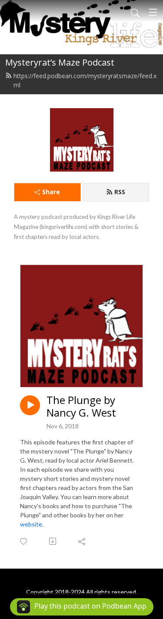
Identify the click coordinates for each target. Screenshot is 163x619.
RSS (119, 192)
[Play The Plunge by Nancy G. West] (30, 405)
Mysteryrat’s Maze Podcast (59, 62)
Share (51, 192)
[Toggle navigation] (153, 12)
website (31, 524)
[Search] (135, 12)
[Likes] (24, 541)
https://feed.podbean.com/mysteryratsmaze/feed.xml (84, 80)
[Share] (82, 541)
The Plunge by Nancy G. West (81, 406)
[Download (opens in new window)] (53, 541)
